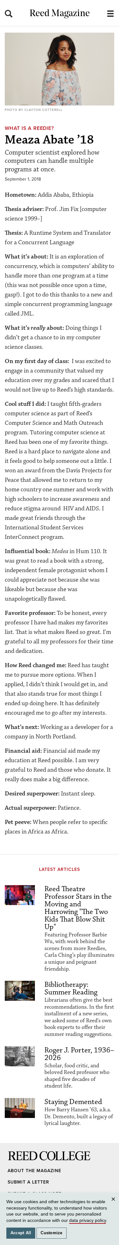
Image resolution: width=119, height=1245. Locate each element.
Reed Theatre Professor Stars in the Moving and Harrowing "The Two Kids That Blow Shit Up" (78, 908)
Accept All (20, 1233)
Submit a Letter (28, 1182)
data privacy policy (87, 1220)
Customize (51, 1233)
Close (114, 1204)
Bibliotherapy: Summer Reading (70, 988)
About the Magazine (34, 1170)
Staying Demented (73, 1102)
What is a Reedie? (29, 128)
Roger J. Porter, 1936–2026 (79, 1054)
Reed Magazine (60, 14)
